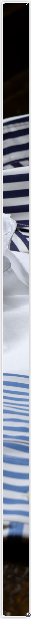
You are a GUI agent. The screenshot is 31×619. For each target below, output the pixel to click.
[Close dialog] (26, 4)
